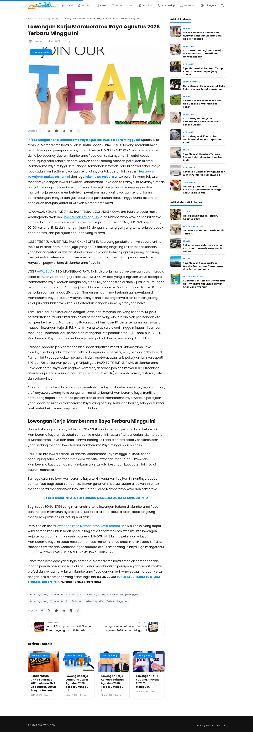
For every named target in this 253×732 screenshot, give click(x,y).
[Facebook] (42, 131)
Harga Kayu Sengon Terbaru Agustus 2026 (200, 217)
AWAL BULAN (46, 271)
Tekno (186, 150)
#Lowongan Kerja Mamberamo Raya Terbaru (55, 601)
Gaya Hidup (189, 167)
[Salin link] (78, 131)
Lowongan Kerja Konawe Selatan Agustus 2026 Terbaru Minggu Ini (112, 683)
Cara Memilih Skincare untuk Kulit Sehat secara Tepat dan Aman (204, 87)
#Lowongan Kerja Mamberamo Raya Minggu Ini (113, 594)
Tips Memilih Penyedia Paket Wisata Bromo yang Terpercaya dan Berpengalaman (203, 266)
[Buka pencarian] (222, 5)
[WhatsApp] (56, 131)
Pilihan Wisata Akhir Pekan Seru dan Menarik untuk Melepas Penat (202, 103)
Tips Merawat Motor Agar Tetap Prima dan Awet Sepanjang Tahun (203, 71)
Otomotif (188, 64)
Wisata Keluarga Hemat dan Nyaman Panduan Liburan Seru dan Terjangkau (202, 35)
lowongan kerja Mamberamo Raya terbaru (88, 526)
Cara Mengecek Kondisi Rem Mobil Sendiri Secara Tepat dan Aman (202, 139)
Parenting (188, 46)
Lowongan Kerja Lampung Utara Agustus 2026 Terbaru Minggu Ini (77, 683)
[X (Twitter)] (49, 131)
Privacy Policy (205, 725)
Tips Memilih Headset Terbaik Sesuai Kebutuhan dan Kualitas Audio (202, 157)
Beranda (33, 18)
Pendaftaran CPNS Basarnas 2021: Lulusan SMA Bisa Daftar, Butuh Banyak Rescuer (43, 683)
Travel (186, 28)
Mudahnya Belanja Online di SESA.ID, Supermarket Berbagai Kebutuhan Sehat (202, 189)
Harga (186, 211)
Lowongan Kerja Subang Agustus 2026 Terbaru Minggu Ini (147, 681)
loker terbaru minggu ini (81, 217)
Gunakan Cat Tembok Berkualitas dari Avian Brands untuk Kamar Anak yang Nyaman (204, 284)
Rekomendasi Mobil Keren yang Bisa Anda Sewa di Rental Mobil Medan (202, 248)
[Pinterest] (71, 131)
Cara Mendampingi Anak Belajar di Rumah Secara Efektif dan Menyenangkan (203, 53)
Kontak (221, 725)
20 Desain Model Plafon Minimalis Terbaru (203, 232)
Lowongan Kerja (50, 18)
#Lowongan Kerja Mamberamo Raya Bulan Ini (55, 594)
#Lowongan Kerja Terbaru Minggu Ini (106, 601)
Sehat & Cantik (191, 82)
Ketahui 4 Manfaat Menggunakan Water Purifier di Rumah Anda (204, 173)
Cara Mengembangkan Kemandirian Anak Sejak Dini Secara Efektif (201, 121)
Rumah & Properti (193, 226)
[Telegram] (64, 131)
